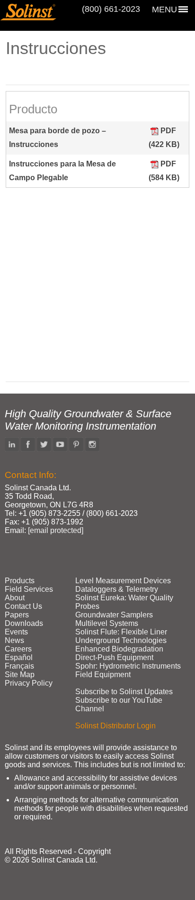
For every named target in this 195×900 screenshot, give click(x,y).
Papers (17, 615)
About (15, 598)
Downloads (24, 623)
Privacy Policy (29, 683)
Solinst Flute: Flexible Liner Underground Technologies (121, 636)
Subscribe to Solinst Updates (124, 692)
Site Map (20, 674)
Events (16, 632)
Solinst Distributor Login (115, 726)
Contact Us (23, 606)
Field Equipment (103, 674)
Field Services (29, 589)
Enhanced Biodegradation (119, 649)
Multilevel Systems (106, 623)
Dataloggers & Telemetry (116, 589)
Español (19, 657)
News (14, 640)
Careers (18, 649)
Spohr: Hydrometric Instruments (128, 666)
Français (19, 666)
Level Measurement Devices (123, 581)
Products (20, 581)
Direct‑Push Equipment (114, 657)
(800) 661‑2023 (111, 9)
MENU (164, 9)
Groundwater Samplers (114, 615)
